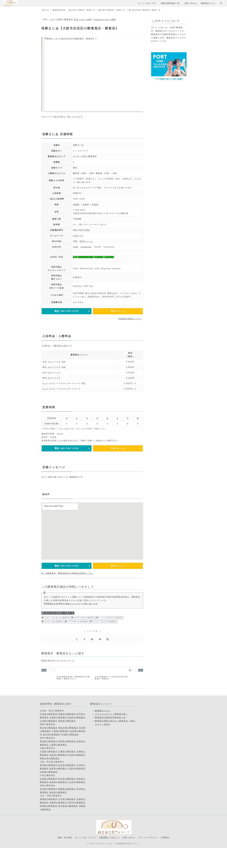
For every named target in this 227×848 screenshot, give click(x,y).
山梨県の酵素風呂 (76, 769)
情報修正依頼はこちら (130, 319)
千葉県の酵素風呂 (60, 731)
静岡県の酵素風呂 (67, 741)
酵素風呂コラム (102, 711)
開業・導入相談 (65, 837)
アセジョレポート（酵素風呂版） (111, 714)
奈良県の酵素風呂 (76, 755)
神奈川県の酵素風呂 (68, 728)
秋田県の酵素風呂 (76, 717)
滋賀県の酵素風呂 (58, 755)
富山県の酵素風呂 (67, 765)
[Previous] (46, 74)
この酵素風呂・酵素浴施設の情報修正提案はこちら (68, 573)
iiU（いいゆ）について (85, 837)
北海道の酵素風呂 (48, 714)
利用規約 (165, 837)
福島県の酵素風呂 (67, 721)
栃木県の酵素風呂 (51, 734)
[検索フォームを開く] (221, 3)
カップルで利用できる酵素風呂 (111, 618)
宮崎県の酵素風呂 (48, 806)
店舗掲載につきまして (109, 837)
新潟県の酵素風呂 (48, 765)
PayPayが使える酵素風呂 (84, 618)
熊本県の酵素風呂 (76, 803)
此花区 (95, 204)
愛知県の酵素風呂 (48, 741)
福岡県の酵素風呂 (48, 799)
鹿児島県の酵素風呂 (68, 806)
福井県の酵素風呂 (58, 769)
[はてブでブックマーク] (92, 639)
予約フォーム (86, 241)
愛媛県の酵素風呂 (67, 789)
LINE (75, 247)
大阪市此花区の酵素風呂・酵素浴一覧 (59, 613)
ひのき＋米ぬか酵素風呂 (53, 621)
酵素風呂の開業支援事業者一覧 (110, 717)
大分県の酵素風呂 (67, 799)
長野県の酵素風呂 (48, 772)
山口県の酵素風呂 (76, 782)
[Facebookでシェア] (84, 639)
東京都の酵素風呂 (48, 728)
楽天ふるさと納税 (83, 20)
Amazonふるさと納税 (105, 20)
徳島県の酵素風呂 (58, 792)
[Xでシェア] (76, 639)
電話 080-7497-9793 (67, 311)
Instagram (86, 247)
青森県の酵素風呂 (67, 714)
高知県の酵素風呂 (48, 789)
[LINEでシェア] (100, 639)
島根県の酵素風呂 (58, 782)
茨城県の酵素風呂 (70, 734)
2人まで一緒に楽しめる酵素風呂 (57, 618)
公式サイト (78, 236)
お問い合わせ (128, 837)
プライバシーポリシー (148, 837)
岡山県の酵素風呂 (67, 779)
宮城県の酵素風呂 (58, 717)
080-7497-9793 (81, 230)
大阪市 (85, 204)
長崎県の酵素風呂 (58, 803)
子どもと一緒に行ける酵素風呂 (105, 621)
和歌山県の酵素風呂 (50, 758)
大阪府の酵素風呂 (48, 752)
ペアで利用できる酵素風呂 (78, 621)
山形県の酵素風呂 (48, 721)
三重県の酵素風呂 (58, 745)
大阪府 (76, 204)
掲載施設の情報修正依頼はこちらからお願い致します (71, 604)
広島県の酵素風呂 (48, 779)
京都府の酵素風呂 (67, 752)
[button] (107, 639)
